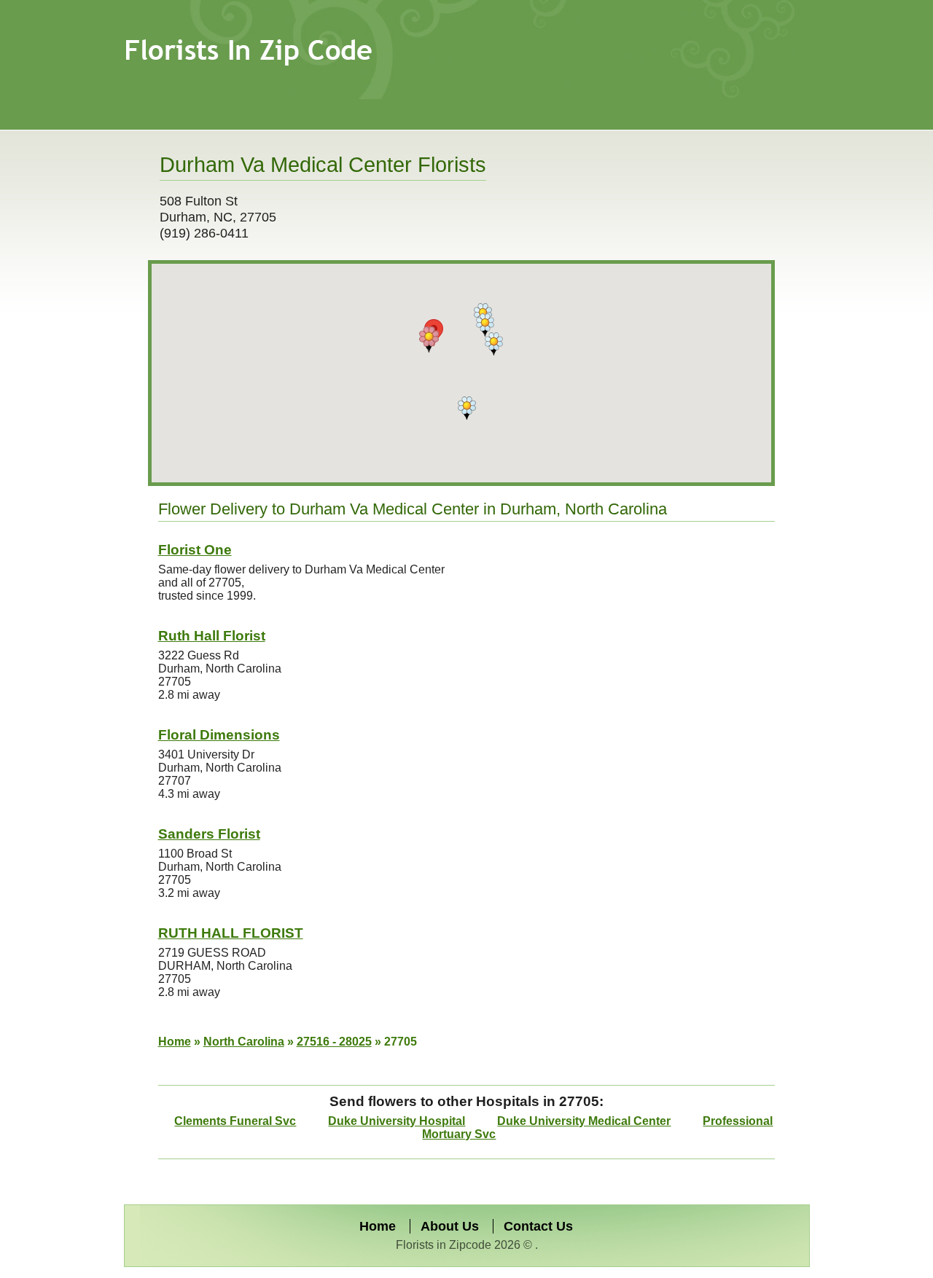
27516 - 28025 (334, 1041)
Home (174, 1041)
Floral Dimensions (219, 734)
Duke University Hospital (396, 1121)
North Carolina (243, 1041)
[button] (429, 339)
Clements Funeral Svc (235, 1121)
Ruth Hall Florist (211, 635)
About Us (450, 1226)
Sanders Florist (209, 834)
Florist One (195, 549)
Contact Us (538, 1226)
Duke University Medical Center (584, 1121)
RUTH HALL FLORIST (230, 933)
